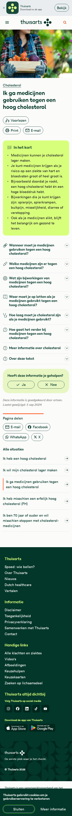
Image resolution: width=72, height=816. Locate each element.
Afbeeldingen (15, 665)
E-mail (36, 130)
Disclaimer (13, 610)
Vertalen (11, 591)
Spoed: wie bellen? (20, 567)
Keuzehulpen (15, 671)
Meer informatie (53, 809)
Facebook (40, 427)
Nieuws (10, 579)
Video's (10, 659)
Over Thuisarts (16, 573)
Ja (24, 384)
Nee (53, 384)
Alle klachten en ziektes (23, 653)
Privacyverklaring (18, 622)
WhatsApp (18, 437)
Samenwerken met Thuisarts (27, 628)
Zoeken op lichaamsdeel (24, 683)
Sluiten (18, 809)
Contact (11, 634)
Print (14, 130)
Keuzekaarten (15, 677)
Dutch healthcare (18, 585)
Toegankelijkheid (18, 616)
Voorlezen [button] (18, 120)
